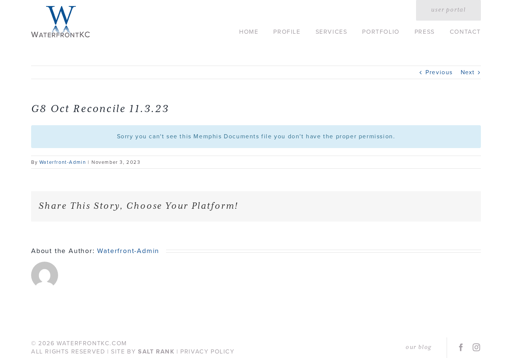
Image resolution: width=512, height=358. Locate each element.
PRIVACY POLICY (207, 351)
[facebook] (461, 347)
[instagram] (477, 347)
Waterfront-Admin (62, 162)
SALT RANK (156, 351)
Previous (439, 72)
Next (468, 72)
